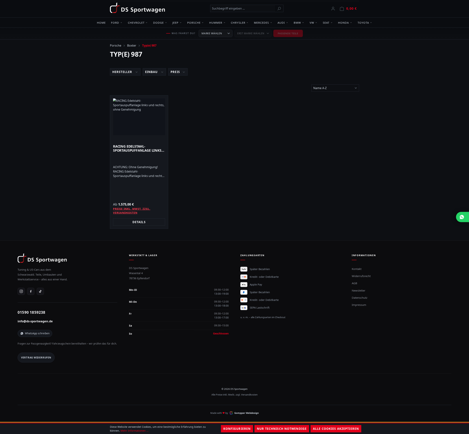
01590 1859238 (31, 312)
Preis (176, 72)
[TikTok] (40, 291)
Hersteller (122, 72)
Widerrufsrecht (361, 276)
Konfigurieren (237, 429)
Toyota (363, 22)
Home (101, 22)
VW (312, 22)
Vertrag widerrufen (36, 357)
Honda (343, 22)
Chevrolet (136, 22)
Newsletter (358, 290)
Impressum (359, 305)
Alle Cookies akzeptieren (336, 429)
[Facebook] (30, 291)
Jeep (175, 22)
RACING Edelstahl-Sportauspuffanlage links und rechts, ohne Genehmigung (137, 148)
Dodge (158, 22)
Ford (115, 22)
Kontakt (356, 269)
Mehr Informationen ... (135, 430)
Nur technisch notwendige (282, 429)
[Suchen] (279, 8)
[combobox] (242, 8)
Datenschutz (359, 297)
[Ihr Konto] (333, 8)
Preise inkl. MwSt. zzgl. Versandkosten (131, 210)
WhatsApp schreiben (37, 333)
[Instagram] (21, 291)
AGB (354, 283)
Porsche (194, 22)
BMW (297, 22)
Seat (326, 22)
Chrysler (238, 22)
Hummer (215, 22)
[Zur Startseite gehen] (137, 7)
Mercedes (261, 22)
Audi (281, 22)
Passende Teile (288, 33)
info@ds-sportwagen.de (35, 321)
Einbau (152, 72)
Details (139, 222)
